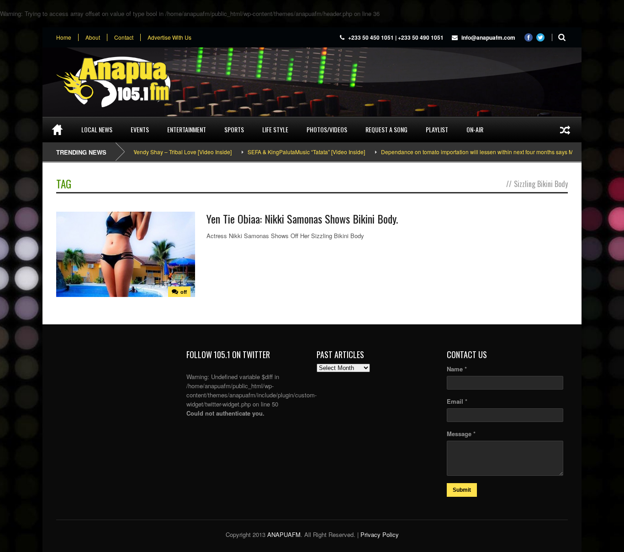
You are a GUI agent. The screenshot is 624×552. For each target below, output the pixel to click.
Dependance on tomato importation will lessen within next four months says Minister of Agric (481, 152)
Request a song (386, 129)
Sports (234, 129)
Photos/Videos (327, 129)
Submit (462, 490)
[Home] (57, 129)
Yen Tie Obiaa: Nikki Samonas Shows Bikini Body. (302, 218)
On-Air (474, 129)
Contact (123, 37)
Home (63, 37)
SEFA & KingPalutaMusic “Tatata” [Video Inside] (292, 152)
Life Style (275, 129)
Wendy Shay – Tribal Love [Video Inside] (168, 152)
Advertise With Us (169, 37)
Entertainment (186, 129)
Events (140, 129)
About (92, 37)
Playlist (437, 129)
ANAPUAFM (284, 534)
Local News (96, 129)
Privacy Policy (379, 534)
